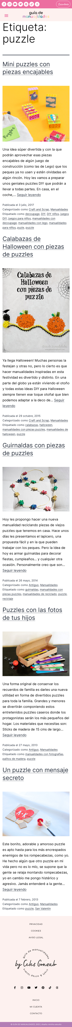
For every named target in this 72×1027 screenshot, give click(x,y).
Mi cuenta (36, 1007)
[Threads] (37, 4)
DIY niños (53, 214)
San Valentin (43, 908)
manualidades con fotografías (44, 754)
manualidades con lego (33, 223)
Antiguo (34, 585)
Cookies (36, 931)
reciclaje (8, 598)
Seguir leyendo (29, 195)
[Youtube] (15, 4)
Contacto (36, 1013)
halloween (46, 425)
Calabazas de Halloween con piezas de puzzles (33, 246)
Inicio (36, 1000)
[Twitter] (20, 4)
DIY (43, 214)
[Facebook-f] (4, 4)
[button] (6, 16)
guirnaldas (31, 589)
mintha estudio (54, 1024)
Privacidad (36, 924)
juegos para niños (19, 218)
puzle (20, 227)
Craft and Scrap (39, 209)
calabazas (31, 425)
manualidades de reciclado (40, 594)
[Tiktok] (31, 4)
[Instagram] (9, 4)
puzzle (30, 227)
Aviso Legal (36, 938)
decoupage (32, 214)
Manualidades (59, 209)
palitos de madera (14, 758)
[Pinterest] (26, 4)
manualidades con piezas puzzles (24, 429)
